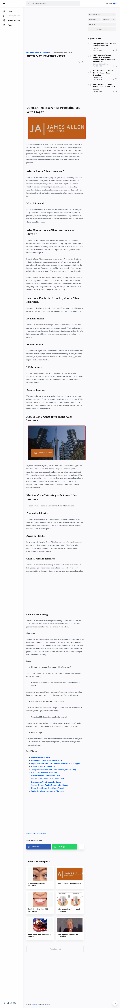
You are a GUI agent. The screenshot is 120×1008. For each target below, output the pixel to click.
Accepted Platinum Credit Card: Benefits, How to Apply (54, 770)
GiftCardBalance (104, 64)
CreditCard (96, 48)
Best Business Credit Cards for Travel (46, 782)
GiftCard (95, 64)
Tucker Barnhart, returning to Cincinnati (47, 791)
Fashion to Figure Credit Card (43, 767)
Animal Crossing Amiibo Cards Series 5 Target (49, 785)
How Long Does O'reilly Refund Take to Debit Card (104, 85)
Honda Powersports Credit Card (44, 773)
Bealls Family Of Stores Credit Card (45, 776)
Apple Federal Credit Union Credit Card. (47, 779)
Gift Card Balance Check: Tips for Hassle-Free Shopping (103, 73)
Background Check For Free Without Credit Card (104, 45)
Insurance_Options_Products (36, 833)
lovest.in (35, 1005)
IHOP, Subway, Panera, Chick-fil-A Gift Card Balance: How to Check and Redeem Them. (104, 58)
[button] (29, 3)
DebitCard (96, 89)
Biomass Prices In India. (40, 757)
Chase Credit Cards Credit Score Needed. (47, 788)
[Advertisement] (55, 29)
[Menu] (4, 3)
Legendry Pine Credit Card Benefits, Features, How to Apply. (55, 763)
